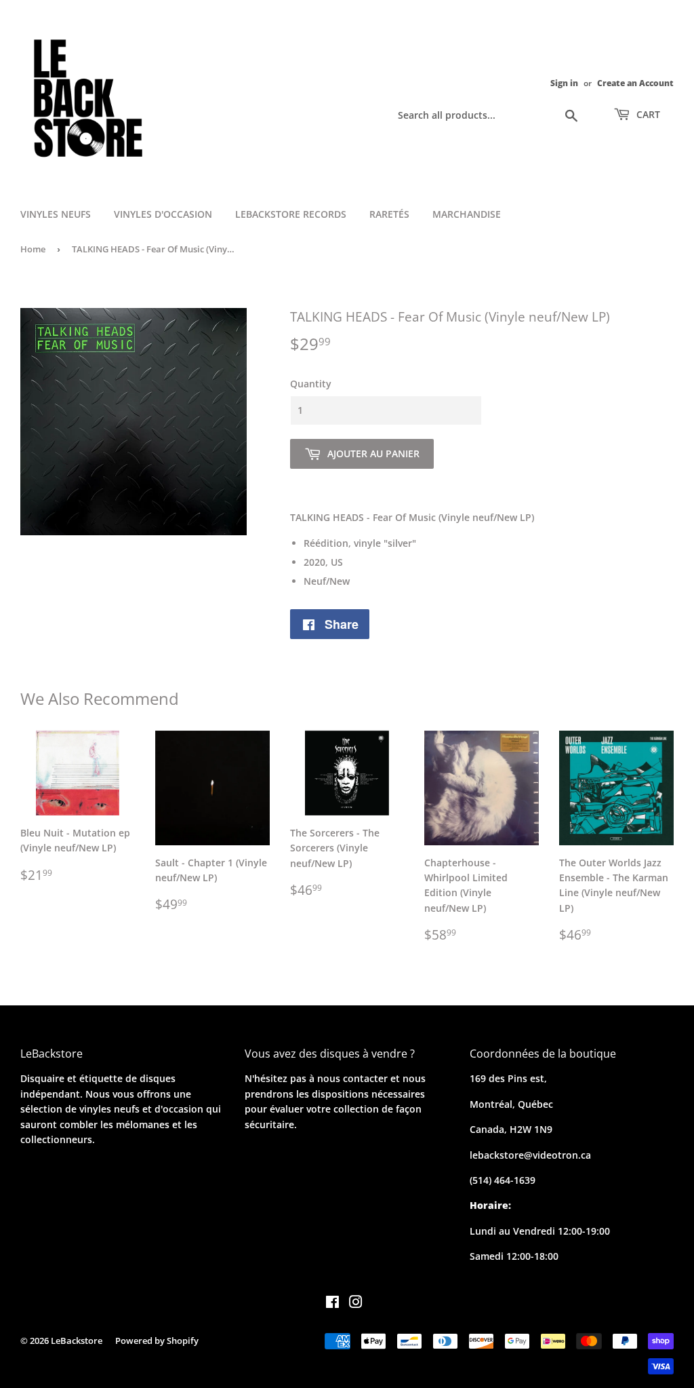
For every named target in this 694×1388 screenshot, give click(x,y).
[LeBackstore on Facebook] (332, 1303)
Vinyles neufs (55, 214)
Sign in (564, 82)
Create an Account (635, 82)
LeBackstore (76, 1340)
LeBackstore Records (290, 214)
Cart (647, 114)
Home (32, 249)
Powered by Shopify (157, 1340)
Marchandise (466, 214)
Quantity (310, 383)
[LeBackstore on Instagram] (356, 1303)
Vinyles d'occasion (163, 214)
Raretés (389, 214)
